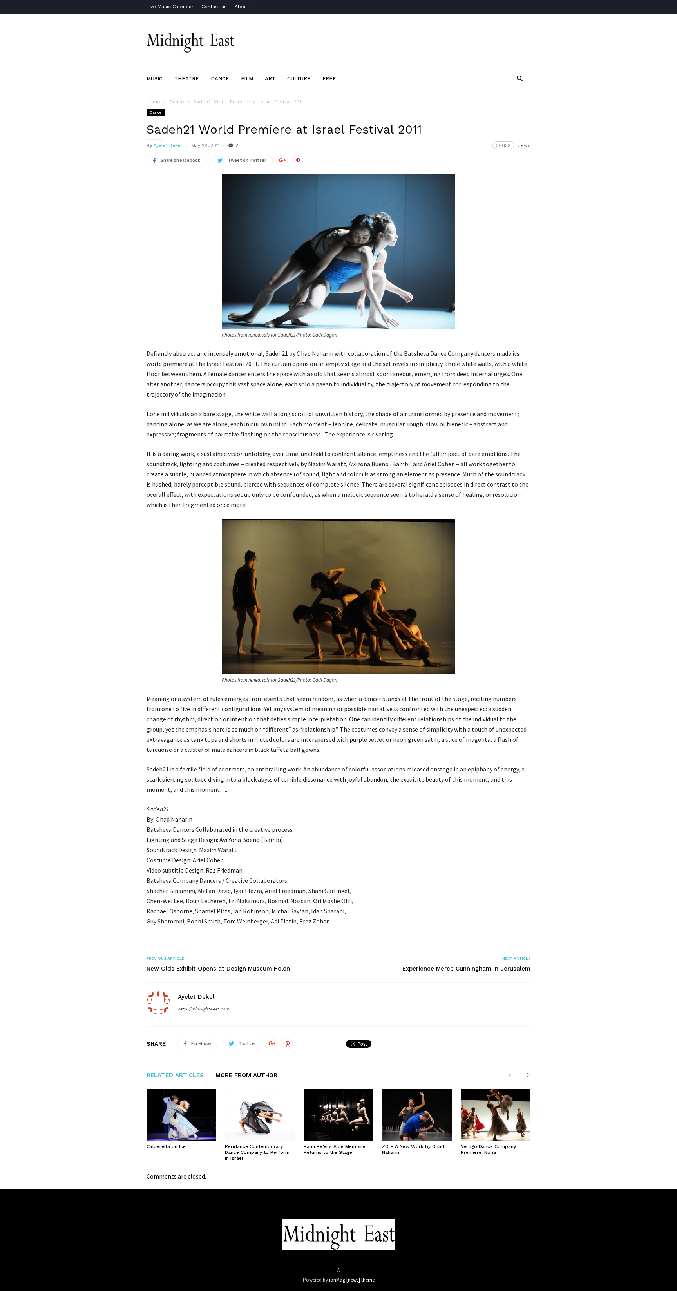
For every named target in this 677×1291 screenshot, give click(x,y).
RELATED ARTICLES (175, 1075)
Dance (220, 78)
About (242, 6)
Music (155, 78)
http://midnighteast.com (203, 1009)
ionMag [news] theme (352, 1280)
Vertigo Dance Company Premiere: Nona (488, 1149)
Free (329, 78)
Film (247, 78)
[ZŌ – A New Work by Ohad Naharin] (417, 1115)
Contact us (214, 6)
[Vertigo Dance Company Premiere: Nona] (495, 1115)
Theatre (186, 78)
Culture (299, 78)
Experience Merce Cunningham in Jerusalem (466, 968)
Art (270, 78)
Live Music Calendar (170, 6)
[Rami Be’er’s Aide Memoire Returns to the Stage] (338, 1115)
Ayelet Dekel (168, 145)
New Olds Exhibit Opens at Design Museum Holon (218, 968)
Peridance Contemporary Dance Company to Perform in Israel (257, 1152)
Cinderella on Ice (166, 1146)
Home (153, 102)
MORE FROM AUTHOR (246, 1075)
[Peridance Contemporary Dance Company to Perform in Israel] (260, 1115)
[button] (519, 78)
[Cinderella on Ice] (181, 1115)
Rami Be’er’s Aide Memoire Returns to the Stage (334, 1149)
